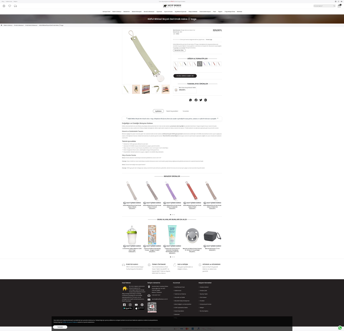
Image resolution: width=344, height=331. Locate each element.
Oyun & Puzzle (168, 11)
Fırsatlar (202, 301)
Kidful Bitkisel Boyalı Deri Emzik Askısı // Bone (132, 206)
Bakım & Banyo (117, 11)
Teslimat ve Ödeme (180, 294)
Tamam (60, 327)
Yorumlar (186, 111)
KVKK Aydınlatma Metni (181, 307)
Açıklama (158, 111)
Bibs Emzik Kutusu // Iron (212, 248)
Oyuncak (159, 11)
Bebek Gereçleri (137, 11)
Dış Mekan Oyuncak (181, 11)
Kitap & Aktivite (193, 11)
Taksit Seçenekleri (172, 111)
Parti (214, 11)
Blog (3, 1)
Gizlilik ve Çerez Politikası (70, 322)
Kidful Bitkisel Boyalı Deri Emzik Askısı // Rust (192, 206)
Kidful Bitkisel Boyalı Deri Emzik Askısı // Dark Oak (212, 206)
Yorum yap (209, 39)
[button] (4, 6)
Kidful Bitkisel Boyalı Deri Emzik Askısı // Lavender (172, 206)
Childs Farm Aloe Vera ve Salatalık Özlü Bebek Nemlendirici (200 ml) (172, 250)
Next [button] (166, 56)
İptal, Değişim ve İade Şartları (182, 304)
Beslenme (127, 11)
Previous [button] (126, 56)
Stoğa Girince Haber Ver (185, 76)
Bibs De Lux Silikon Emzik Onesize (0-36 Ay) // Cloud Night (192, 249)
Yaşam (220, 11)
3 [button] (173, 214)
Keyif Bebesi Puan (179, 287)
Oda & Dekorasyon (205, 11)
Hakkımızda (9, 1)
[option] (146, 56)
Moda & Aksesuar (149, 11)
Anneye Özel (106, 11)
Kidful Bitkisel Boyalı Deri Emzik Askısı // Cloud (152, 206)
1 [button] (170, 214)
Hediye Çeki (203, 290)
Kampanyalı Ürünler (205, 304)
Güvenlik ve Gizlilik (179, 297)
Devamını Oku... (179, 50)
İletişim (15, 1)
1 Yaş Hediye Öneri (230, 11)
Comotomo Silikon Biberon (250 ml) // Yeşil (132, 249)
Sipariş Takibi (204, 294)
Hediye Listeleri (204, 287)
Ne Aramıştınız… (204, 311)
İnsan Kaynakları (179, 311)
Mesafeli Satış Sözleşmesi (181, 301)
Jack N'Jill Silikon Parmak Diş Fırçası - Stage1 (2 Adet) (152, 249)
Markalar (239, 11)
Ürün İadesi (203, 297)
